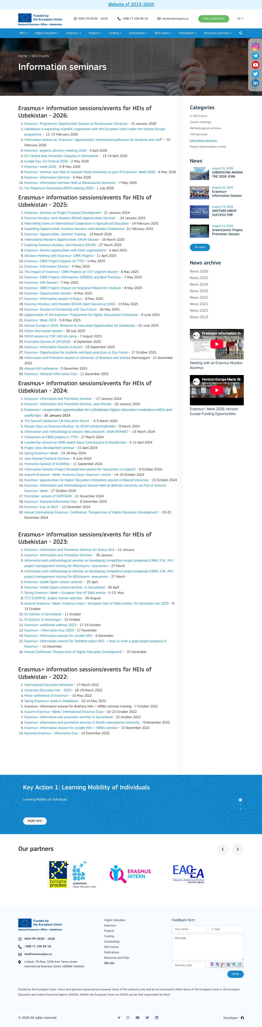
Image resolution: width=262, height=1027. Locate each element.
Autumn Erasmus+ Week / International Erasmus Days (63, 712)
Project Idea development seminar (49, 448)
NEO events (162, 33)
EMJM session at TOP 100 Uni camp (50, 336)
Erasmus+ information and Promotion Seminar (58, 399)
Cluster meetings (200, 122)
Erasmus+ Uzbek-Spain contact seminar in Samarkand (64, 587)
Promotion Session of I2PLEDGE (47, 342)
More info (35, 821)
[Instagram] (127, 1018)
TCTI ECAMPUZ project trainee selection (53, 598)
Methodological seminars (205, 128)
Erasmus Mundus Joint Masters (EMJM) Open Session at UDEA (69, 304)
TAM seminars (199, 134)
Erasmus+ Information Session (46, 267)
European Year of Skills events (83, 593)
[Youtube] (137, 1018)
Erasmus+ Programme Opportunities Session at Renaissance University (76, 124)
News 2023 (199, 291)
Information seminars (203, 140)
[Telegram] (118, 1018)
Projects (94, 33)
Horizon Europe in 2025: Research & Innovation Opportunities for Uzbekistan (79, 326)
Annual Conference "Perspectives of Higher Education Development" (73, 652)
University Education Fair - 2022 (47, 690)
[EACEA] (189, 874)
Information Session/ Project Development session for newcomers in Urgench (80, 469)
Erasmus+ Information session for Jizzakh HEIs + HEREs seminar (71, 728)
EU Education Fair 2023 (151, 604)
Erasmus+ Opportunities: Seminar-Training (55, 234)
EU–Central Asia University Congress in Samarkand (61, 156)
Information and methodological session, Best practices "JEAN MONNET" (76, 432)
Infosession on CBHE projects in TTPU (51, 437)
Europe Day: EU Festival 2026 (46, 161)
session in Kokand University (128, 480)
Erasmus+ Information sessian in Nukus (53, 299)
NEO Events (40, 56)
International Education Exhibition (48, 685)
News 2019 (199, 317)
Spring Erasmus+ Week (41, 453)
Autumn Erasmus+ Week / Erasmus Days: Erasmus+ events (67, 475)
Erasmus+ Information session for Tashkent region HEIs (64, 641)
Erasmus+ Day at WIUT (41, 507)
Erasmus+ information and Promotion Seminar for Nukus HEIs (69, 550)
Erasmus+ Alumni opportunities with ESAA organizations (65, 250)
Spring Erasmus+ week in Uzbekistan (51, 701)
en (239, 18)
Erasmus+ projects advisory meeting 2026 (55, 151)
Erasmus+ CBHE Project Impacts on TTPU (54, 261)
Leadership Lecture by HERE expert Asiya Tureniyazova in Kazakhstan (75, 443)
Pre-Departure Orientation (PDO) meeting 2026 (58, 188)
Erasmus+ (72, 33)
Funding (114, 33)
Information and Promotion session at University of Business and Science (77, 358)
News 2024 (199, 285)
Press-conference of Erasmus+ (46, 696)
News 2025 (199, 278)
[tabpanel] (131, 804)
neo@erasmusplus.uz (175, 18)
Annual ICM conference (41, 369)
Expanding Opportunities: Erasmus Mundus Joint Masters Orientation (74, 229)
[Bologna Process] (73, 874)
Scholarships (137, 33)
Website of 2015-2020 (131, 4)
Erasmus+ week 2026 (40, 167)
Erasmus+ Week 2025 (40, 320)
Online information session (43, 331)
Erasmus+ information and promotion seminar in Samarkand (68, 717)
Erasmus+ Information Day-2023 (49, 630)
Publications (186, 33)
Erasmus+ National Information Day (50, 374)
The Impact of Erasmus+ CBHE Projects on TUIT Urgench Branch (71, 272)
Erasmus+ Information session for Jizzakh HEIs (58, 636)
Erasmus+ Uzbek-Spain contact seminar (53, 582)
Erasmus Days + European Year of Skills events (97, 604)
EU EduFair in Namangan (42, 620)
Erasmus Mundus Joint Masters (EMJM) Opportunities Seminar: (70, 218)
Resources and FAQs (216, 33)
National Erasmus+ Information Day (51, 733)
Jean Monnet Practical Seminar (47, 459)
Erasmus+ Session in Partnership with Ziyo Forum (60, 309)
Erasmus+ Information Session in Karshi (53, 347)
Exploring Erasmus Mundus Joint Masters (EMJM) (60, 245)
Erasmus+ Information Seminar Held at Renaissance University (70, 183)
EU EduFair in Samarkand (42, 614)
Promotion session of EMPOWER (48, 496)
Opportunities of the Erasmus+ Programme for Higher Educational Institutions (81, 315)
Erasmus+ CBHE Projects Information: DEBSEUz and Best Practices (72, 277)
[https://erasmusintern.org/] (131, 874)
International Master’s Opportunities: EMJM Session (61, 240)
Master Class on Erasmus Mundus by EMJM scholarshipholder (70, 426)
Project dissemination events (208, 146)
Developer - (232, 1018)
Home (22, 56)
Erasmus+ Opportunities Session (47, 293)
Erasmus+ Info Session (40, 283)
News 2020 (199, 311)
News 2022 (199, 298)
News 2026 (199, 271)
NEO (22, 33)
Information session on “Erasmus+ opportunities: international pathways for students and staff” (93, 140)
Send (235, 974)
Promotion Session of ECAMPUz (47, 464)
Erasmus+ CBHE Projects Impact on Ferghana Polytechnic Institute (72, 288)
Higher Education (45, 33)
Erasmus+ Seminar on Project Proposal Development (62, 213)
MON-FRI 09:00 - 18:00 (92, 18)
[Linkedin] (156, 1018)
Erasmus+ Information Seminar (47, 177)
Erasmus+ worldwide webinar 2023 (50, 625)
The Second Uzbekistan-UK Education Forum (56, 421)
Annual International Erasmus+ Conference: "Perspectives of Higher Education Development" (91, 512)
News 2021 (199, 304)
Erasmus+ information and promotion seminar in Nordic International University (82, 723)
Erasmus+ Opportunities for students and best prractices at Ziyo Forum (76, 352)
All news (200, 247)
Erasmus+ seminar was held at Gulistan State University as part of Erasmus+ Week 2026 (89, 172)
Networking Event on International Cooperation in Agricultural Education (76, 224)
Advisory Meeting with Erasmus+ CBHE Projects (58, 256)
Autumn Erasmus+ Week (42, 604)
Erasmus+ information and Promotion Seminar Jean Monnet (67, 404)
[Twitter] (147, 1018)
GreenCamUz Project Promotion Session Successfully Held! (227, 234)
